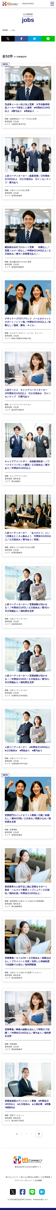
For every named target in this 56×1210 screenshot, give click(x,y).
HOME (5, 30)
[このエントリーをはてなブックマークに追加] (35, 38)
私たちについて (12, 1177)
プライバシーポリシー (23, 1180)
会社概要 (38, 1180)
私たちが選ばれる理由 (30, 1177)
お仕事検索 (45, 1177)
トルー (45, 1199)
